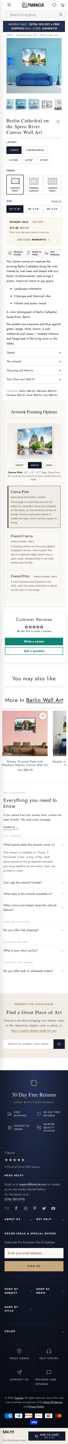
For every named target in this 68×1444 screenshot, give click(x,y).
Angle (35, 465)
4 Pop (29, 160)
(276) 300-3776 (15, 1199)
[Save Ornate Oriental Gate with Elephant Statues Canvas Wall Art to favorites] (42, 716)
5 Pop (44, 160)
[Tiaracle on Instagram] (25, 1208)
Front (20, 465)
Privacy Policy (36, 1406)
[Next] (59, 65)
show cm (57, 201)
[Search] (60, 14)
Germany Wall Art (26, 35)
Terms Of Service (52, 1402)
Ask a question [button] (34, 651)
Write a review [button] (34, 641)
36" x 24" (33, 209)
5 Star (13, 160)
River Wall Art (34, 395)
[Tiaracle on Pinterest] (34, 1208)
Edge (49, 465)
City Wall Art (50, 395)
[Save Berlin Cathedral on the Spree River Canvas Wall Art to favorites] (58, 121)
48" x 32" (52, 209)
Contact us (11, 827)
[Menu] (9, 5)
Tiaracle (18, 1398)
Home (9, 35)
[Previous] (9, 65)
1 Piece (14, 150)
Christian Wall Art (16, 395)
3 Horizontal (35, 150)
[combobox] (30, 14)
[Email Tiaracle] (7, 1208)
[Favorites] (54, 5)
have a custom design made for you (33, 1030)
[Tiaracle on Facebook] (16, 1208)
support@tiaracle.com (32, 1184)
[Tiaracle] (33, 5)
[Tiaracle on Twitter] (44, 1208)
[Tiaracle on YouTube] (53, 1208)
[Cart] (63, 5)
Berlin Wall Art (49, 35)
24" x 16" (15, 209)
